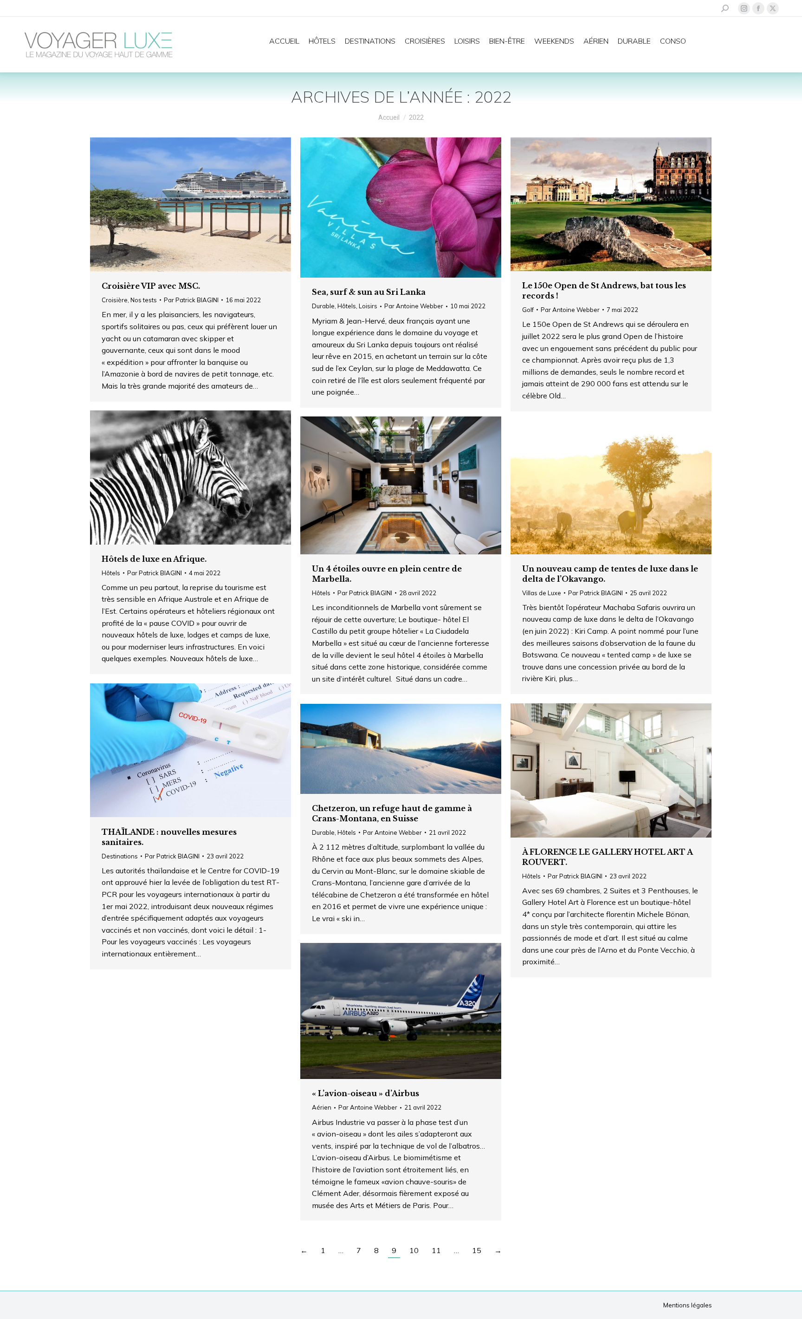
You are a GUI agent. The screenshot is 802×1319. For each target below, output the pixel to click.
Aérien (321, 1107)
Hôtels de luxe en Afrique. (154, 559)
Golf (528, 309)
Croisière (115, 300)
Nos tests (143, 300)
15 (476, 1250)
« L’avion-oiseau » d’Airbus (365, 1093)
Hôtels (346, 306)
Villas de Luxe (541, 593)
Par (191, 300)
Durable (323, 306)
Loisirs (368, 306)
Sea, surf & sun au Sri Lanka (369, 292)
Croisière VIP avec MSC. (151, 286)
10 (414, 1250)
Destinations (120, 856)
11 (436, 1250)
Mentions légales (687, 1305)
